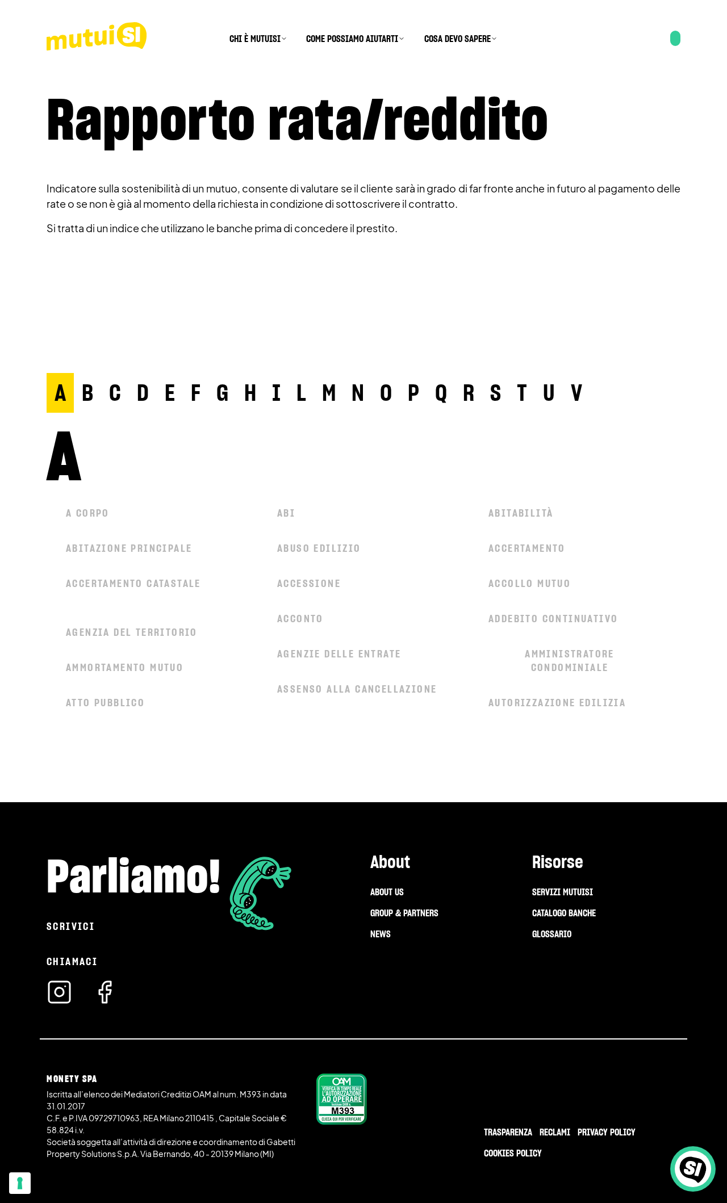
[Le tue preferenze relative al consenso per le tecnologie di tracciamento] (20, 1183)
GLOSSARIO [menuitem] (551, 934)
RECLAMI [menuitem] (555, 1132)
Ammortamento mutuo (124, 667)
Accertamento (527, 548)
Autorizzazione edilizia (557, 702)
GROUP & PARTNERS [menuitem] (404, 913)
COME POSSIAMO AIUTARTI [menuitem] (352, 38)
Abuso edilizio (319, 548)
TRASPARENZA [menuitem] (508, 1132)
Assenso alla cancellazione (357, 688)
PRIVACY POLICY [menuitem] (607, 1132)
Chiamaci (72, 961)
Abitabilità (520, 512)
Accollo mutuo (529, 583)
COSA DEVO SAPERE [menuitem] (457, 38)
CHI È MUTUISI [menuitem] (255, 38)
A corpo (88, 512)
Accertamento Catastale (133, 583)
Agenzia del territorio (132, 632)
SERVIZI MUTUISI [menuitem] (562, 892)
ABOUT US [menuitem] (387, 892)
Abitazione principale (129, 548)
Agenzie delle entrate (339, 653)
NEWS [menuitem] (380, 934)
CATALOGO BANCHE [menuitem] (564, 913)
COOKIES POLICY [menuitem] (513, 1153)
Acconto (300, 618)
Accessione (309, 583)
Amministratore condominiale (570, 660)
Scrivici (71, 926)
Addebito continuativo (553, 618)
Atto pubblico (105, 702)
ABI (286, 512)
